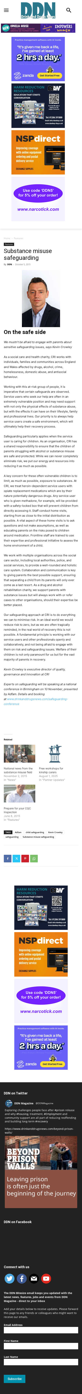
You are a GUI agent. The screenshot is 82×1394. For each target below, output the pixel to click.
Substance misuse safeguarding (38, 836)
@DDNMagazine (44, 1103)
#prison (59, 1110)
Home (7, 238)
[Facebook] (7, 858)
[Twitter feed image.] (41, 1172)
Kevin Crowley (55, 832)
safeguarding (12, 836)
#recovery (41, 1121)
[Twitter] (16, 858)
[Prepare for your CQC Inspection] (19, 793)
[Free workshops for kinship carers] (55, 754)
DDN (9, 264)
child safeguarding (35, 832)
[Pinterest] (25, 858)
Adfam (18, 832)
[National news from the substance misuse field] (19, 754)
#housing (22, 1114)
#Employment (53, 1114)
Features (18, 238)
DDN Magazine (23, 1103)
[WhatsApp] (34, 858)
